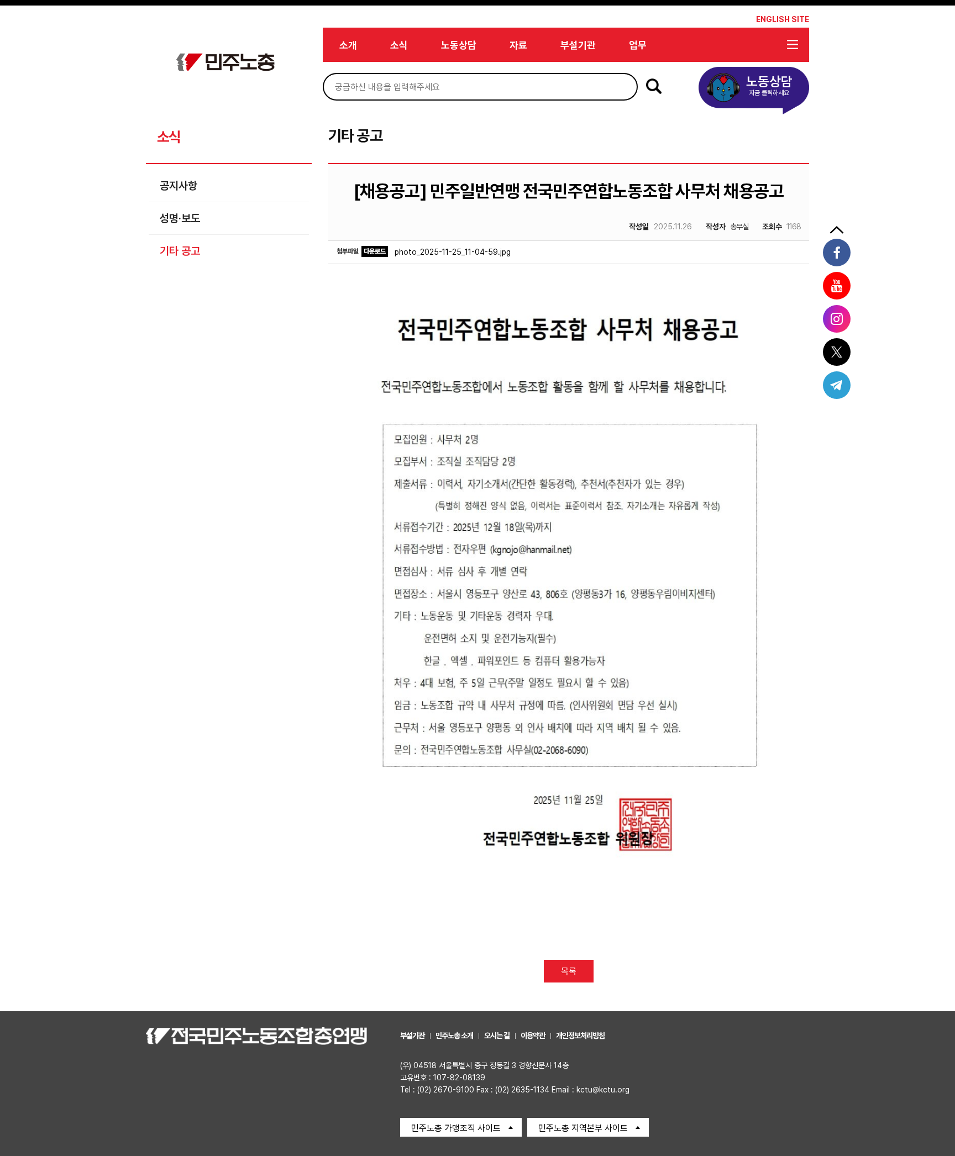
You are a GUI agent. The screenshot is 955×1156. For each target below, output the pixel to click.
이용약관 (533, 1035)
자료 (518, 45)
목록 (568, 971)
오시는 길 (497, 1035)
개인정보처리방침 (580, 1035)
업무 (638, 45)
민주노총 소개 (454, 1035)
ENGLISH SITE (782, 19)
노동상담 (458, 45)
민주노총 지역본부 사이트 (583, 1128)
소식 (399, 45)
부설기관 (578, 45)
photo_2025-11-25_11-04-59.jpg (453, 252)
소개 (348, 45)
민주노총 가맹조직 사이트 (456, 1128)
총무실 (727, 226)
